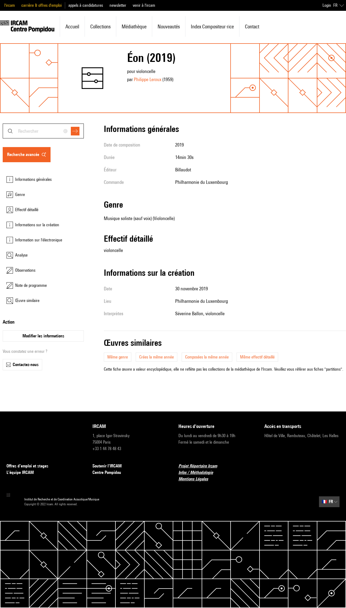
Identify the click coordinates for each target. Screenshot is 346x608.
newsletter (117, 5)
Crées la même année (156, 357)
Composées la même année (207, 357)
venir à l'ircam (144, 5)
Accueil (72, 26)
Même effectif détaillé (257, 357)
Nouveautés (169, 26)
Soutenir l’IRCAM (107, 466)
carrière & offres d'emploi (41, 5)
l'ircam (9, 5)
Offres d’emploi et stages (27, 466)
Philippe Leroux (147, 79)
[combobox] (43, 131)
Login (326, 5)
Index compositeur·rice (212, 26)
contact (252, 26)
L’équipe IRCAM (20, 472)
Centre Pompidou (106, 472)
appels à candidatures (85, 5)
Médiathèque (134, 26)
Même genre (117, 357)
